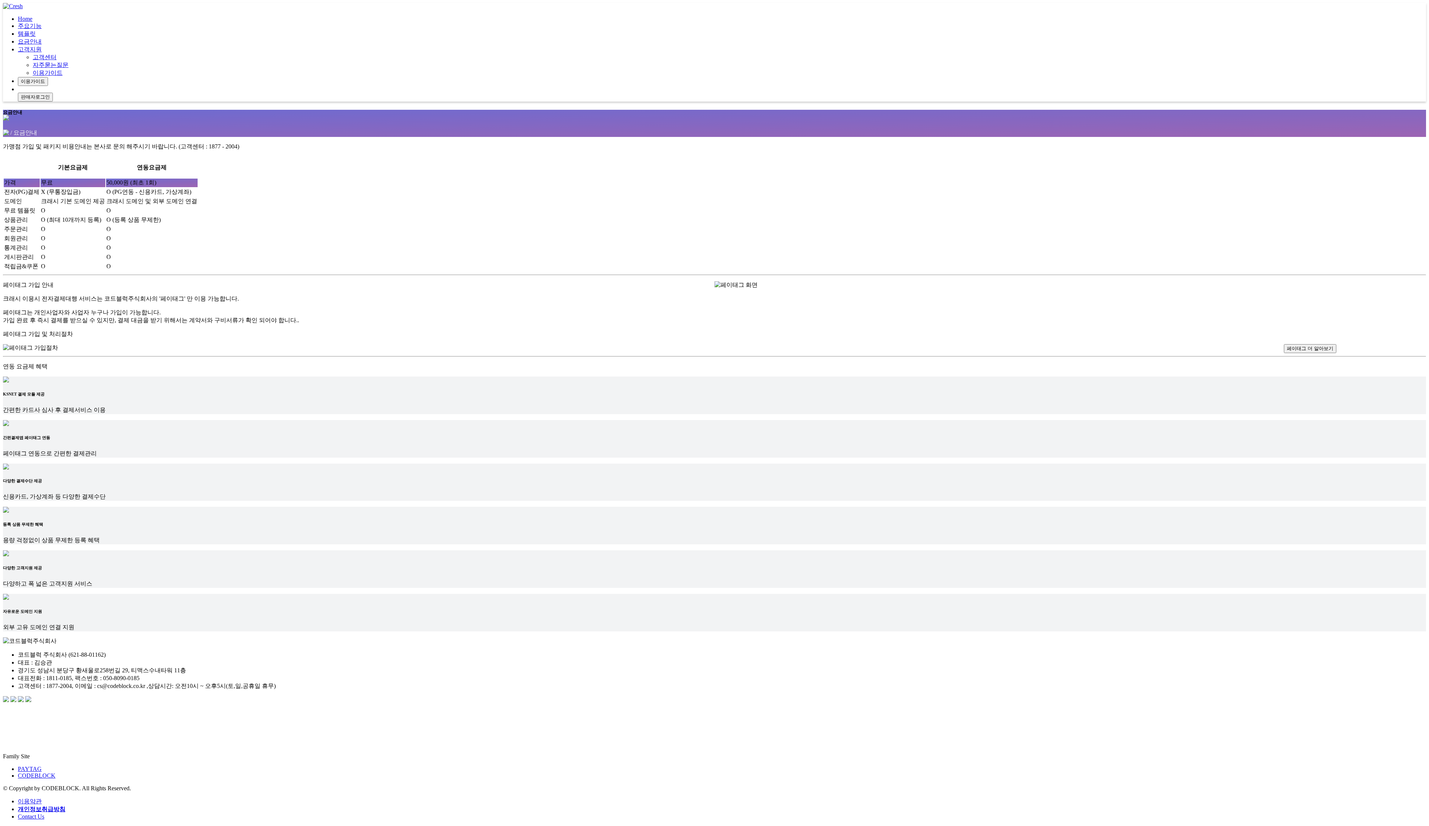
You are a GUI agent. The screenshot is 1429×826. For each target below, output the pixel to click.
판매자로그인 (35, 97)
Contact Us (31, 816)
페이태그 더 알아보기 (1310, 348)
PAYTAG (30, 769)
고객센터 (45, 57)
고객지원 (30, 49)
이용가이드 (48, 73)
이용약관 (30, 801)
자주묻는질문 (50, 65)
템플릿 (27, 34)
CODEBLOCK (36, 775)
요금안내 (30, 41)
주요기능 (30, 26)
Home (25, 19)
